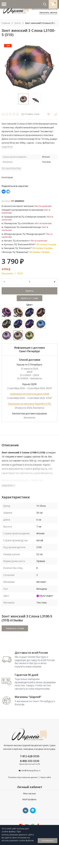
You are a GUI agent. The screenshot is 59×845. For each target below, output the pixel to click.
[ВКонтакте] (4, 191)
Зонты (17, 23)
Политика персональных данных (23, 777)
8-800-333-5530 (29, 761)
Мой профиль (29, 799)
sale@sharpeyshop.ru (30, 770)
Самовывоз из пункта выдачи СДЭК (29, 394)
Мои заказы (29, 793)
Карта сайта (45, 777)
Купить (29, 290)
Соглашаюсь (47, 840)
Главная (6, 23)
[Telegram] (8, 191)
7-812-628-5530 (29, 756)
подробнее (7, 485)
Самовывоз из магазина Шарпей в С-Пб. (29, 403)
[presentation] (6, 66)
